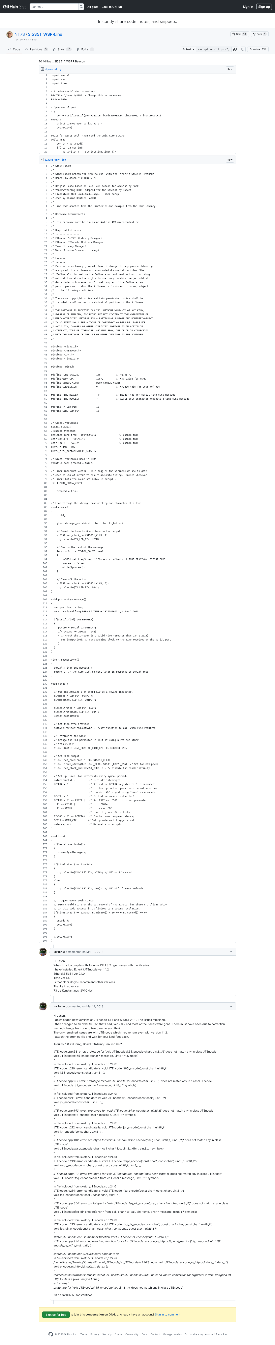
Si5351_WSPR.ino (45, 34)
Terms (83, 1334)
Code (16, 49)
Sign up (264, 7)
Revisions (38, 49)
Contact (155, 1334)
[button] (235, 49)
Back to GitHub (112, 6)
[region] (137, 113)
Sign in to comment (167, 1314)
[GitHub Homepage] (50, 1334)
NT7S (19, 34)
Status (118, 1334)
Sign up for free (56, 1314)
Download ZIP (258, 49)
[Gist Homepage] (14, 6)
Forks (87, 49)
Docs (144, 1334)
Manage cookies (172, 1334)
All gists (92, 6)
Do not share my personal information (206, 1334)
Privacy (94, 1334)
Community (131, 1334)
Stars (64, 49)
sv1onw (59, 951)
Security (107, 1334)
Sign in (248, 7)
